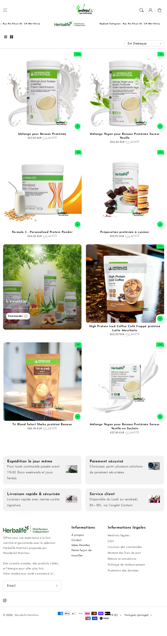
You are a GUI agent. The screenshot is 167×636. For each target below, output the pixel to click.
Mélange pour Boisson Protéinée (42, 134)
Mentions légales (119, 535)
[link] (52, 23)
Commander (15, 316)
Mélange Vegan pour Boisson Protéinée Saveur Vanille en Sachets (125, 426)
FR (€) (114, 615)
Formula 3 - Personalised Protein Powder (42, 232)
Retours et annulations (122, 559)
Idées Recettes (80, 545)
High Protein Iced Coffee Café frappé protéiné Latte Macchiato (124, 328)
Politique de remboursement (126, 564)
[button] (5, 10)
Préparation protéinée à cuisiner (124, 232)
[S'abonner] (56, 585)
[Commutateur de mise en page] (5, 37)
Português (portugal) (137, 615)
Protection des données (123, 570)
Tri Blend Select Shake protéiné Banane (42, 424)
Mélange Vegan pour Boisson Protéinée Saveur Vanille (125, 136)
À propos (77, 535)
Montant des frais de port (124, 553)
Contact (76, 540)
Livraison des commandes (125, 547)
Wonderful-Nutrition (26, 615)
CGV (111, 541)
